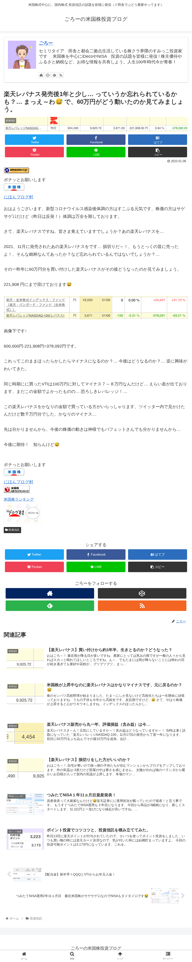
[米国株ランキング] (17, 491)
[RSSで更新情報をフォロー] (61, 75)
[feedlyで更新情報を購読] (54, 75)
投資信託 (14, 529)
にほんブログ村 (18, 197)
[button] (178, 602)
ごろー (46, 43)
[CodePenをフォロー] (48, 75)
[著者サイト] (41, 75)
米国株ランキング (19, 499)
